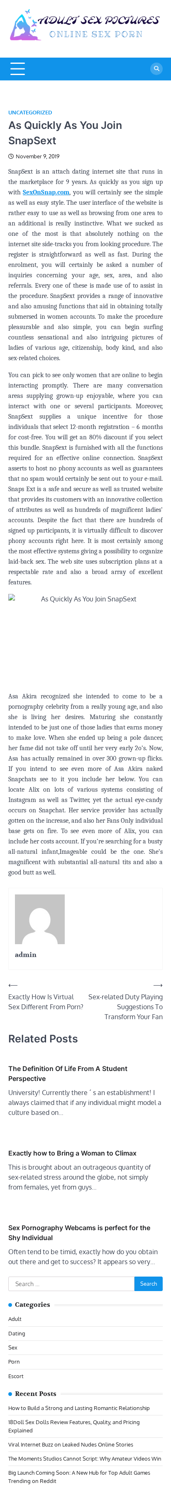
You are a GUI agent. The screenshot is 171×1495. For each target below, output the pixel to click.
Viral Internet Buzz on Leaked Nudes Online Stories (70, 1444)
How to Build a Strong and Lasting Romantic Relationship (79, 1408)
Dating (16, 1333)
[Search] (156, 69)
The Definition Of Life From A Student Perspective (67, 1073)
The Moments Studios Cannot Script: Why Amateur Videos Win (84, 1458)
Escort (16, 1376)
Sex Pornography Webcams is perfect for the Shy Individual (79, 1233)
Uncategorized (30, 112)
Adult (15, 1319)
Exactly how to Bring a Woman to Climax (72, 1153)
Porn (14, 1361)
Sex (12, 1347)
